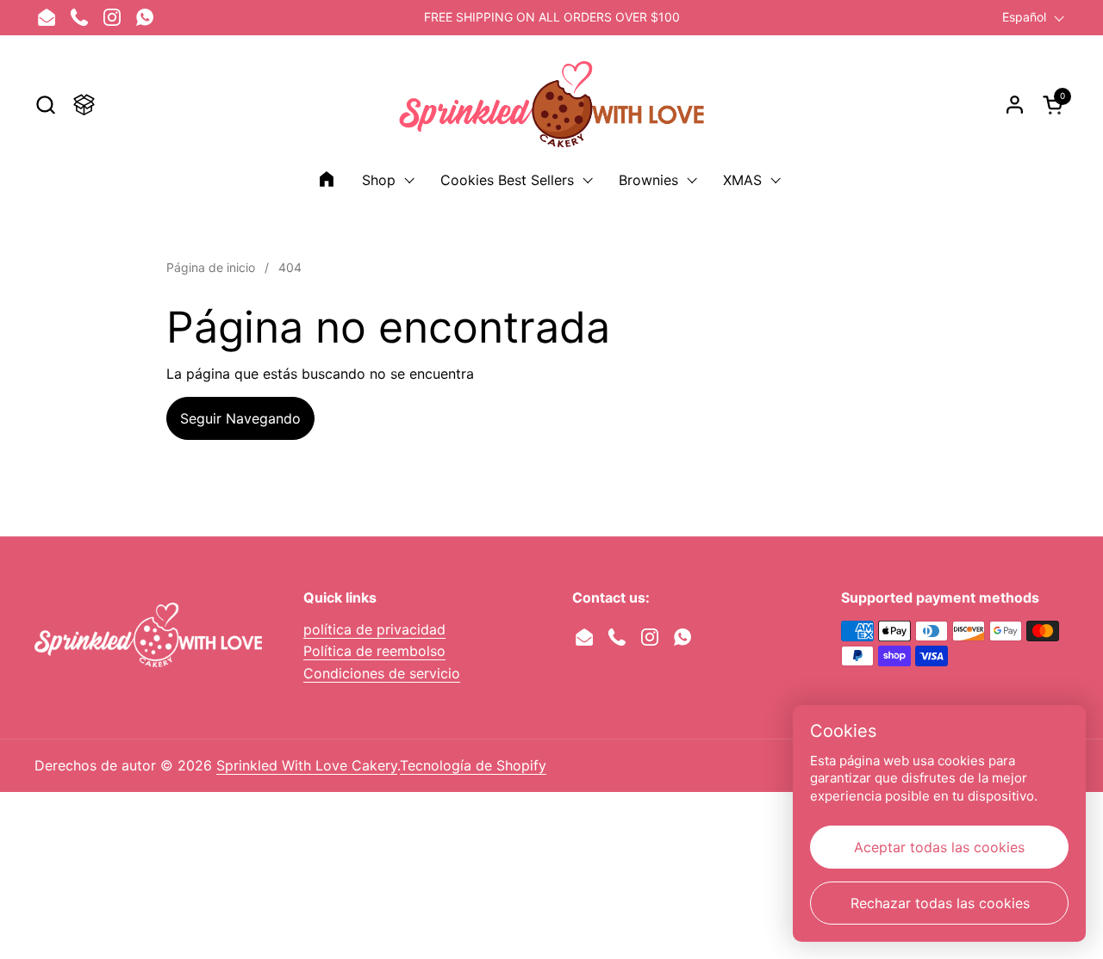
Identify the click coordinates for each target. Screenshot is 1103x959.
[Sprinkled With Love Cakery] (552, 104)
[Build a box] (84, 104)
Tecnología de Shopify (473, 765)
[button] (45, 104)
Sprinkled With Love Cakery (306, 765)
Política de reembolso (374, 650)
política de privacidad (374, 629)
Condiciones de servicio (381, 673)
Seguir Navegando (240, 418)
